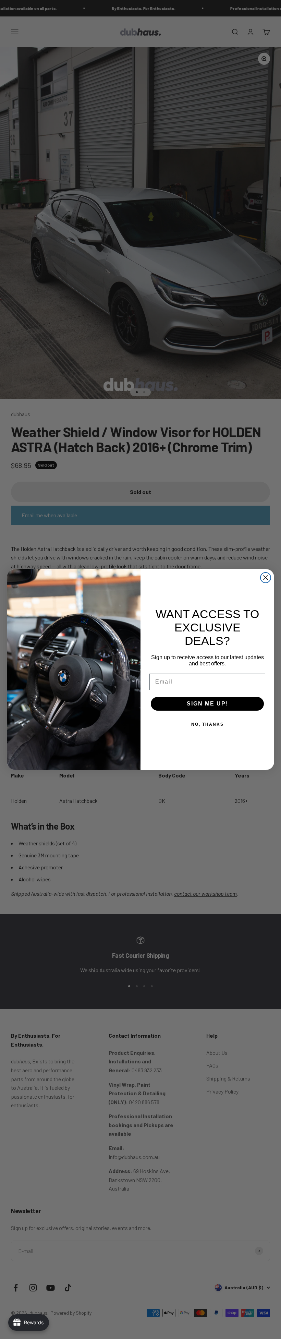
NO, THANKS (207, 724)
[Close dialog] (265, 577)
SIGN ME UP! (207, 704)
